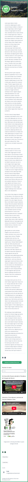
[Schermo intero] (24, 392)
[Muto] (22, 392)
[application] (14, 387)
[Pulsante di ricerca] (24, 371)
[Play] (4, 392)
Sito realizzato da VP (6, 480)
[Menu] (25, 9)
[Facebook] (2, 357)
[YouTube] (5, 357)
